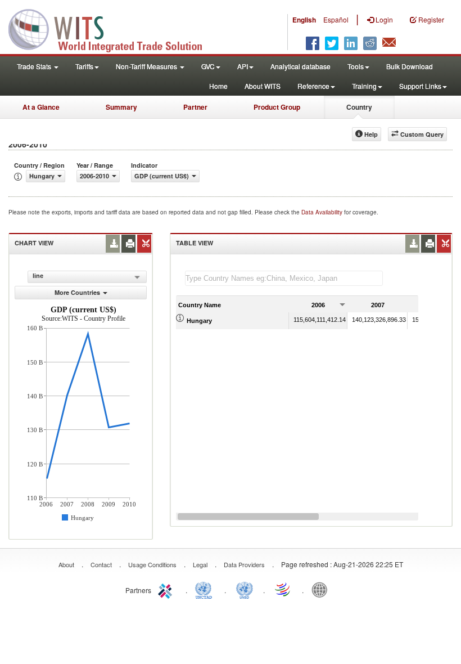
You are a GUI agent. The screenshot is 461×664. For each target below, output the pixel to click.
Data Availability (322, 212)
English (304, 20)
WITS (112, 28)
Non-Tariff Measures (147, 66)
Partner (195, 107)
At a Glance (41, 107)
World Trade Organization (283, 589)
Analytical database (300, 66)
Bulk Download (409, 66)
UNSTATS (244, 589)
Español (336, 19)
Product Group (277, 107)
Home (218, 86)
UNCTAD (206, 589)
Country (359, 107)
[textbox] (284, 278)
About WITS (263, 86)
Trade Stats (35, 66)
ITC (167, 589)
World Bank (322, 589)
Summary (121, 107)
